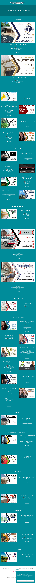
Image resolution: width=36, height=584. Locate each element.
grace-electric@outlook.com (9, 170)
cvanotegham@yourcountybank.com (9, 339)
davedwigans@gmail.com (28, 438)
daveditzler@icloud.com (27, 423)
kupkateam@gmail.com (27, 379)
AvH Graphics (17, 569)
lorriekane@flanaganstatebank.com (27, 352)
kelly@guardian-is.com (27, 307)
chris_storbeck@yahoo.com (18, 81)
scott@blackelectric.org (29, 158)
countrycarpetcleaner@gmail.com (10, 111)
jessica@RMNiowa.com (9, 394)
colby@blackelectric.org (29, 157)
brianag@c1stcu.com (27, 327)
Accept (25, 580)
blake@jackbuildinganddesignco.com (18, 48)
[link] (17, 3)
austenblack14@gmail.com (27, 125)
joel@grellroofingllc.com (27, 498)
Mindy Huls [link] (11, 577)
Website (18, 52)
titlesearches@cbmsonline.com (27, 557)
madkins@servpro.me (9, 137)
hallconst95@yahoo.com (27, 538)
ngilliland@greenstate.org (9, 367)
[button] (2, 3)
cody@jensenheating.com (18, 254)
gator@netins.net (27, 214)
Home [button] (8, 577)
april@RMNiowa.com (9, 399)
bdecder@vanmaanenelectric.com (9, 194)
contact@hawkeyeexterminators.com (26, 441)
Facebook (18, 49)
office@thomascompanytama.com (18, 287)
